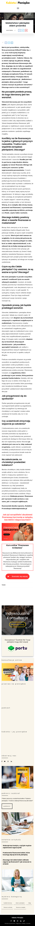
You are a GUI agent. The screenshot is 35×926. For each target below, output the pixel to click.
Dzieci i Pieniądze (20, 903)
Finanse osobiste (8, 907)
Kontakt (28, 923)
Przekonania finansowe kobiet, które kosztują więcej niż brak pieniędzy (17, 854)
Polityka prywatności (10, 923)
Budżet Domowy (8, 903)
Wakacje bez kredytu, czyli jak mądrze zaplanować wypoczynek (17, 847)
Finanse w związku (20, 907)
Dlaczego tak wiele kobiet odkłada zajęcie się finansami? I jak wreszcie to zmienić (17, 862)
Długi (29, 903)
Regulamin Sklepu (20, 923)
